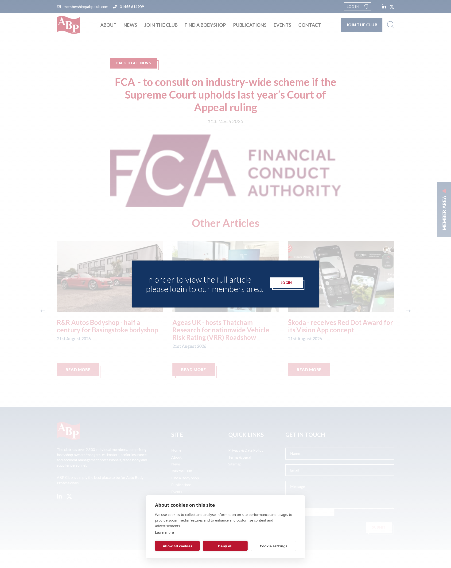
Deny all (225, 546)
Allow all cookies (177, 546)
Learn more (164, 532)
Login (286, 283)
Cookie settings (273, 546)
